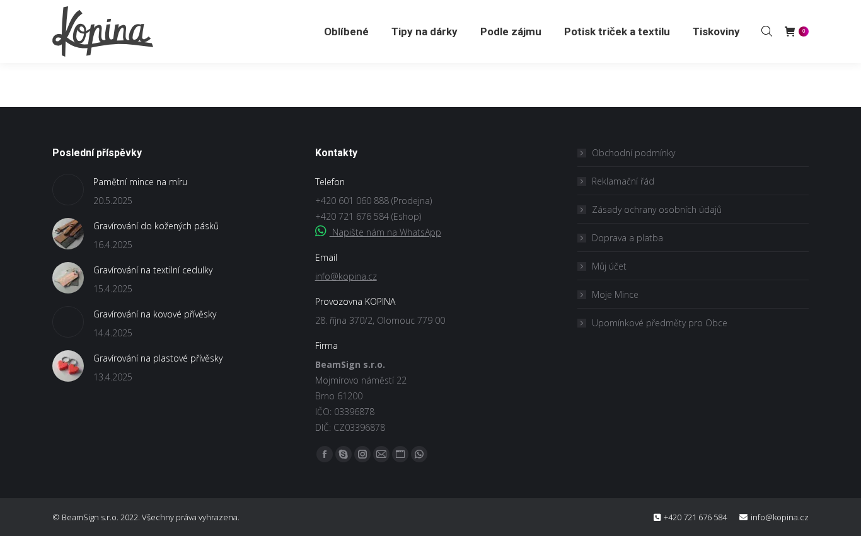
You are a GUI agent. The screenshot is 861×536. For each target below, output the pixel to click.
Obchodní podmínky (633, 153)
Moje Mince (615, 294)
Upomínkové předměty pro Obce (659, 323)
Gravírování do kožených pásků (156, 226)
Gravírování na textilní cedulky (152, 270)
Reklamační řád (623, 181)
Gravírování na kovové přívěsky (154, 314)
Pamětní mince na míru (140, 182)
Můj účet (609, 266)
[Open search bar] (766, 31)
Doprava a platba (627, 238)
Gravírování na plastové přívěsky (157, 358)
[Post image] (68, 189)
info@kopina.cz (346, 276)
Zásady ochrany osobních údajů (657, 209)
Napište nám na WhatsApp (385, 232)
